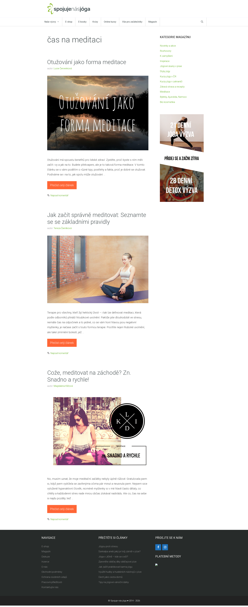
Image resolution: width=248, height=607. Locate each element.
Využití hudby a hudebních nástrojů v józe (120, 571)
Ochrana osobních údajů (54, 577)
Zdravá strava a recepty (172, 86)
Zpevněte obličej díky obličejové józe (117, 561)
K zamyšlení (166, 55)
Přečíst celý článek (62, 185)
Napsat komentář (59, 195)
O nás (44, 566)
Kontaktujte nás (49, 587)
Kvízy (95, 21)
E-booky (82, 21)
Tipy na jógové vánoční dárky (113, 582)
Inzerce (45, 561)
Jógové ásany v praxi (171, 66)
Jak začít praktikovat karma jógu (115, 566)
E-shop (68, 21)
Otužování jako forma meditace (86, 62)
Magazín (152, 21)
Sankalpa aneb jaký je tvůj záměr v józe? (119, 551)
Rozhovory (165, 50)
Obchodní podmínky (51, 571)
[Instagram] (165, 547)
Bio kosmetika (167, 102)
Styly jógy (165, 71)
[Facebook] (158, 547)
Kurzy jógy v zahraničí (171, 81)
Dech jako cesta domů (110, 577)
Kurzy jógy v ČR (168, 76)
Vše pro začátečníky (132, 21)
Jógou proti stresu (108, 546)
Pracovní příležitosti (51, 582)
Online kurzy (110, 21)
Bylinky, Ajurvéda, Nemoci (173, 96)
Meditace (165, 91)
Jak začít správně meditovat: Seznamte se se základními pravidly (96, 218)
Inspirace (164, 61)
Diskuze (45, 556)
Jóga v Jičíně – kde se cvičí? (113, 556)
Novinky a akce (168, 45)
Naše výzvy (50, 21)
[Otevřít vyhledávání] (202, 22)
